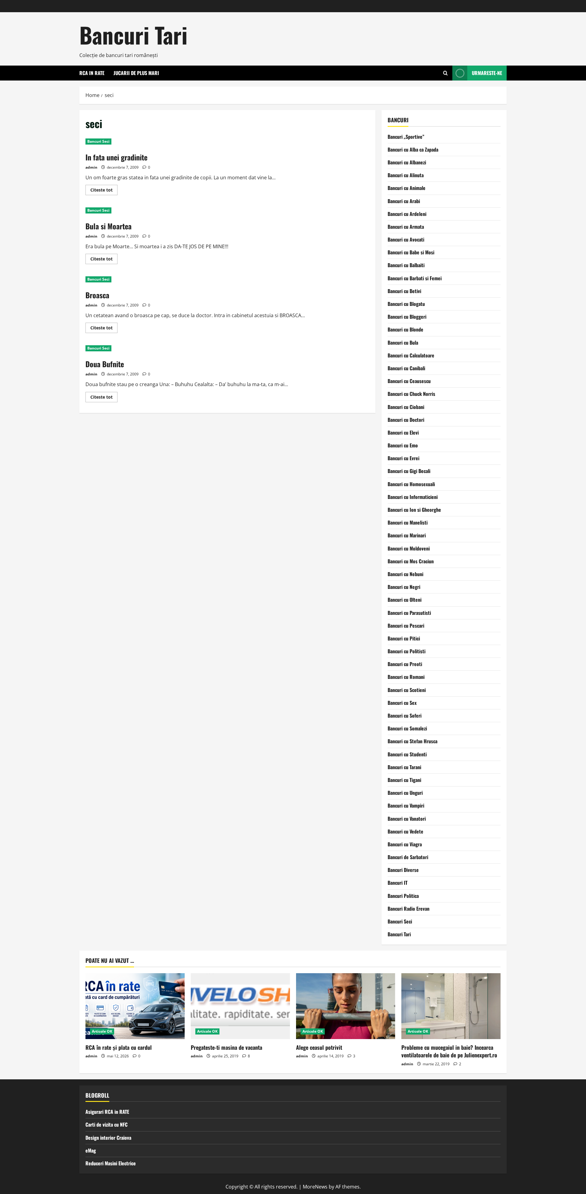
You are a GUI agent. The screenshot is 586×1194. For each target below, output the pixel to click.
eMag (90, 1150)
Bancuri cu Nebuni (405, 574)
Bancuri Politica (403, 895)
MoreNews (315, 1186)
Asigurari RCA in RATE (107, 1111)
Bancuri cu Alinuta (406, 175)
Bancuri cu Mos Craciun (411, 561)
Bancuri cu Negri (404, 586)
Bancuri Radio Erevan (408, 908)
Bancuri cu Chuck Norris (411, 393)
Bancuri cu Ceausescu (409, 381)
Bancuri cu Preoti (405, 664)
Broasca (97, 294)
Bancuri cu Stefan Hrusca (412, 741)
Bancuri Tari (133, 34)
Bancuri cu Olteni (404, 599)
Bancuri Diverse (403, 869)
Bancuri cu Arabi (404, 201)
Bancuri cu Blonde (405, 329)
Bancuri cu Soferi (404, 715)
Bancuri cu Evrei (403, 458)
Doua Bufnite (104, 363)
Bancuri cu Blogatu (406, 303)
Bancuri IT (397, 882)
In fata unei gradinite (116, 157)
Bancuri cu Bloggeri (407, 316)
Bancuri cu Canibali (406, 368)
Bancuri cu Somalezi (407, 728)
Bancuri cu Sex (402, 702)
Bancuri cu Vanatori (407, 818)
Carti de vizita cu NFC (106, 1124)
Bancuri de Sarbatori (408, 857)
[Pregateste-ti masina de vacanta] (240, 1006)
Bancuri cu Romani (406, 676)
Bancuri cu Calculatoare (411, 355)
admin (91, 167)
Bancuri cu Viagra (405, 844)
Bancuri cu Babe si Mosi (411, 252)
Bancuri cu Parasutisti (409, 612)
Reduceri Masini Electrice (110, 1163)
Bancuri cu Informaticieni (413, 496)
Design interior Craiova (108, 1137)
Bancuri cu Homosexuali (411, 484)
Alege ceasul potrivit (319, 1047)
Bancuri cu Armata (406, 226)
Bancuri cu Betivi (404, 291)
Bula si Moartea (108, 226)
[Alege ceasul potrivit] (345, 1006)
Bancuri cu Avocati (406, 239)
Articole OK (102, 1031)
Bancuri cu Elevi (403, 432)
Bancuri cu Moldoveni (409, 548)
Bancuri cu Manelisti (408, 522)
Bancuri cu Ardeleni (407, 213)
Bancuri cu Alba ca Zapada (413, 149)
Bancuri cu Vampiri (406, 805)
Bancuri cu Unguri (405, 792)
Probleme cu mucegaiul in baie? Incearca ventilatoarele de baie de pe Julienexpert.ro (449, 1051)
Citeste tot (104, 191)
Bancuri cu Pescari (406, 625)
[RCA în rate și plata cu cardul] (135, 1006)
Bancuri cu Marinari (407, 535)
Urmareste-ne (487, 73)
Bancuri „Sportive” (406, 136)
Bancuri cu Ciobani (406, 407)
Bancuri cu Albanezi (407, 162)
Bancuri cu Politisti (406, 651)
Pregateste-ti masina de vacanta (226, 1047)
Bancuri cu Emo (403, 445)
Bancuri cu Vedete (405, 831)
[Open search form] (445, 73)
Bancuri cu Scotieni (407, 690)
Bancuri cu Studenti (407, 754)
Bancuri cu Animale (406, 188)
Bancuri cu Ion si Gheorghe (414, 509)
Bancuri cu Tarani (404, 767)
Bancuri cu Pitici (404, 638)
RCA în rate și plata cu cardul (118, 1047)
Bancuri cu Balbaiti (406, 265)
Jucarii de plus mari (136, 73)
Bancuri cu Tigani (404, 779)
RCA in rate (91, 73)
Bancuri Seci (98, 141)
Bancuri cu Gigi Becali (409, 471)
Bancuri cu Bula (403, 342)
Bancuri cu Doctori (406, 419)
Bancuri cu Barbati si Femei (415, 278)
